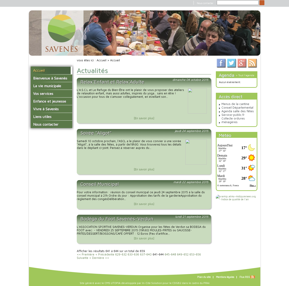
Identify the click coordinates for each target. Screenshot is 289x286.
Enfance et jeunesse (49, 101)
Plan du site (204, 277)
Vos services (43, 93)
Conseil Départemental (237, 107)
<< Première (85, 254)
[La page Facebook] (221, 67)
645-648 (170, 254)
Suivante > (84, 258)
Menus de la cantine (235, 104)
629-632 (121, 254)
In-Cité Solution (152, 283)
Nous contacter (205, 3)
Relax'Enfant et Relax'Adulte (112, 82)
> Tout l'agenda (245, 75)
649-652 (183, 254)
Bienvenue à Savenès (50, 78)
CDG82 (176, 283)
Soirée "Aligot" (96, 133)
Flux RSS (245, 277)
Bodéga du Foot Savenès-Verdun (116, 219)
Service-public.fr (233, 115)
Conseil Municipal (99, 184)
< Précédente (104, 254)
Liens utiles (42, 116)
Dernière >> (100, 258)
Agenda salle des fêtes (237, 111)
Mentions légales (225, 277)
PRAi (206, 283)
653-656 (195, 254)
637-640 (146, 254)
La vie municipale (47, 86)
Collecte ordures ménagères (233, 120)
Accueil (39, 70)
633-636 (133, 254)
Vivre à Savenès (46, 109)
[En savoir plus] (144, 118)
